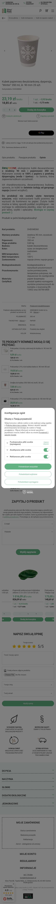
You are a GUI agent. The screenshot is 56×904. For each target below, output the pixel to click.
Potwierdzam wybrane (28, 474)
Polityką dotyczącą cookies (16, 425)
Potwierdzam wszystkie (28, 466)
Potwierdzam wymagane (28, 482)
